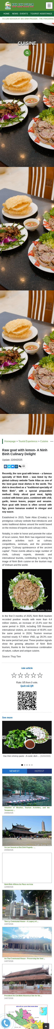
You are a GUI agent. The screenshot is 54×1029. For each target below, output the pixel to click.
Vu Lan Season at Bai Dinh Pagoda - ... (19, 847)
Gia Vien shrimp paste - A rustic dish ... (21, 756)
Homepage (10, 441)
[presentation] (4, 737)
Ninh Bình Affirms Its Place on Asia (18, 884)
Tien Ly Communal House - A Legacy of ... (21, 921)
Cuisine (44, 441)
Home (6, 13)
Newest (15, 771)
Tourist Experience (27, 441)
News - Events (20, 13)
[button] (22, 764)
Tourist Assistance (41, 13)
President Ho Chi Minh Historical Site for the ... (23, 996)
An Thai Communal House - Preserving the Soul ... (24, 959)
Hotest (39, 771)
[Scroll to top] (46, 1026)
